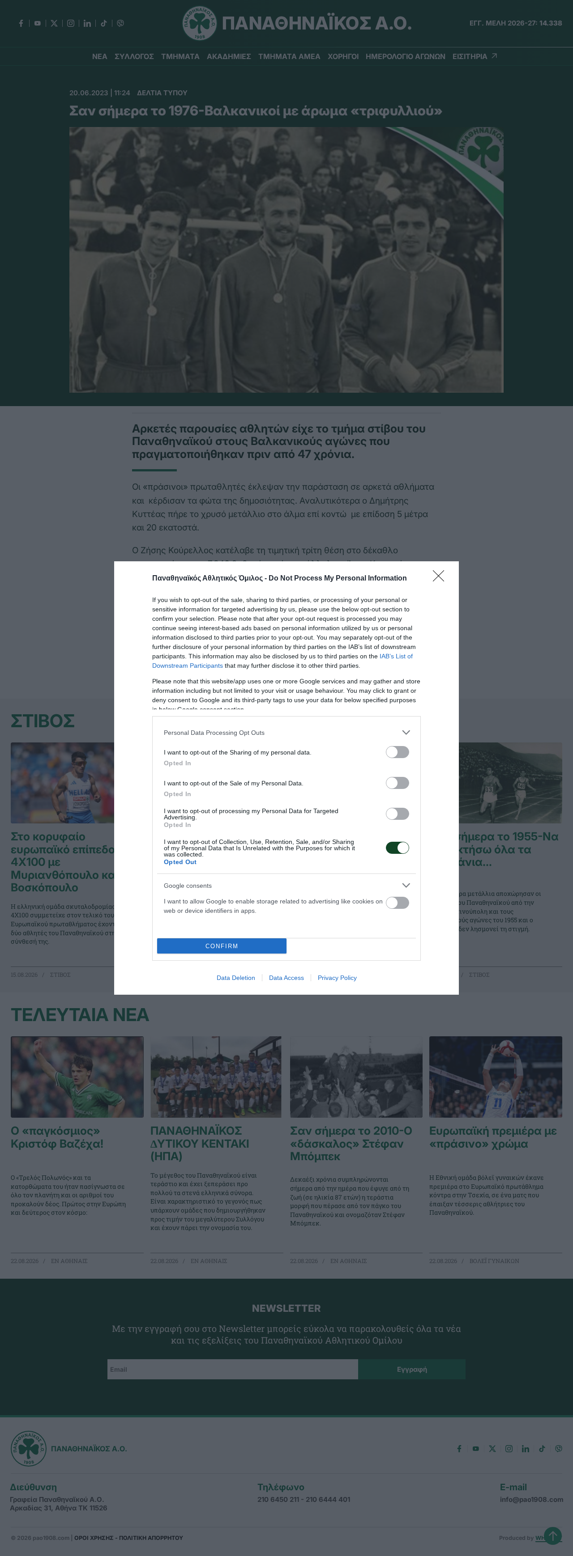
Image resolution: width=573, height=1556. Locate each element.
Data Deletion (236, 977)
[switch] (397, 752)
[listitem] (286, 732)
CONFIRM (222, 946)
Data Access (286, 977)
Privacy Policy (337, 977)
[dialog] (286, 778)
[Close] (441, 578)
